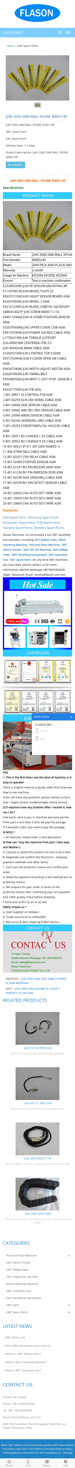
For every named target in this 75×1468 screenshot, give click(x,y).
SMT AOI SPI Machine (37, 550)
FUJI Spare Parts (48, 522)
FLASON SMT (43, 724)
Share (9, 1465)
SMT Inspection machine (22, 1277)
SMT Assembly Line (18, 1291)
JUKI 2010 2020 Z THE (38, 1158)
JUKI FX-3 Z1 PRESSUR (38, 1103)
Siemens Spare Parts (49, 528)
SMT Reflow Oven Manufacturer (47, 1449)
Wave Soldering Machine (22, 1284)
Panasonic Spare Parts (19, 522)
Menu (47, 1465)
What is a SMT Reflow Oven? (23, 1353)
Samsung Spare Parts (43, 517)
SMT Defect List (15, 1337)
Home (10, 46)
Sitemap (67, 1452)
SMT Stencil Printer (18, 1262)
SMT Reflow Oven (45, 540)
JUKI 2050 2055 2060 (38, 1213)
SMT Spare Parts (20, 560)
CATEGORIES (13, 32)
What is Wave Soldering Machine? (26, 1362)
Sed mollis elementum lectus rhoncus (28, 1345)
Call (28, 1465)
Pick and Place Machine (44, 545)
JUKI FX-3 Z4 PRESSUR (38, 1048)
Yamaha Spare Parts (17, 528)
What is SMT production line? (23, 1370)
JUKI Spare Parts (14, 517)
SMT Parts (12, 1305)
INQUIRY (17, 165)
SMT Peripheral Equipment (29, 555)
